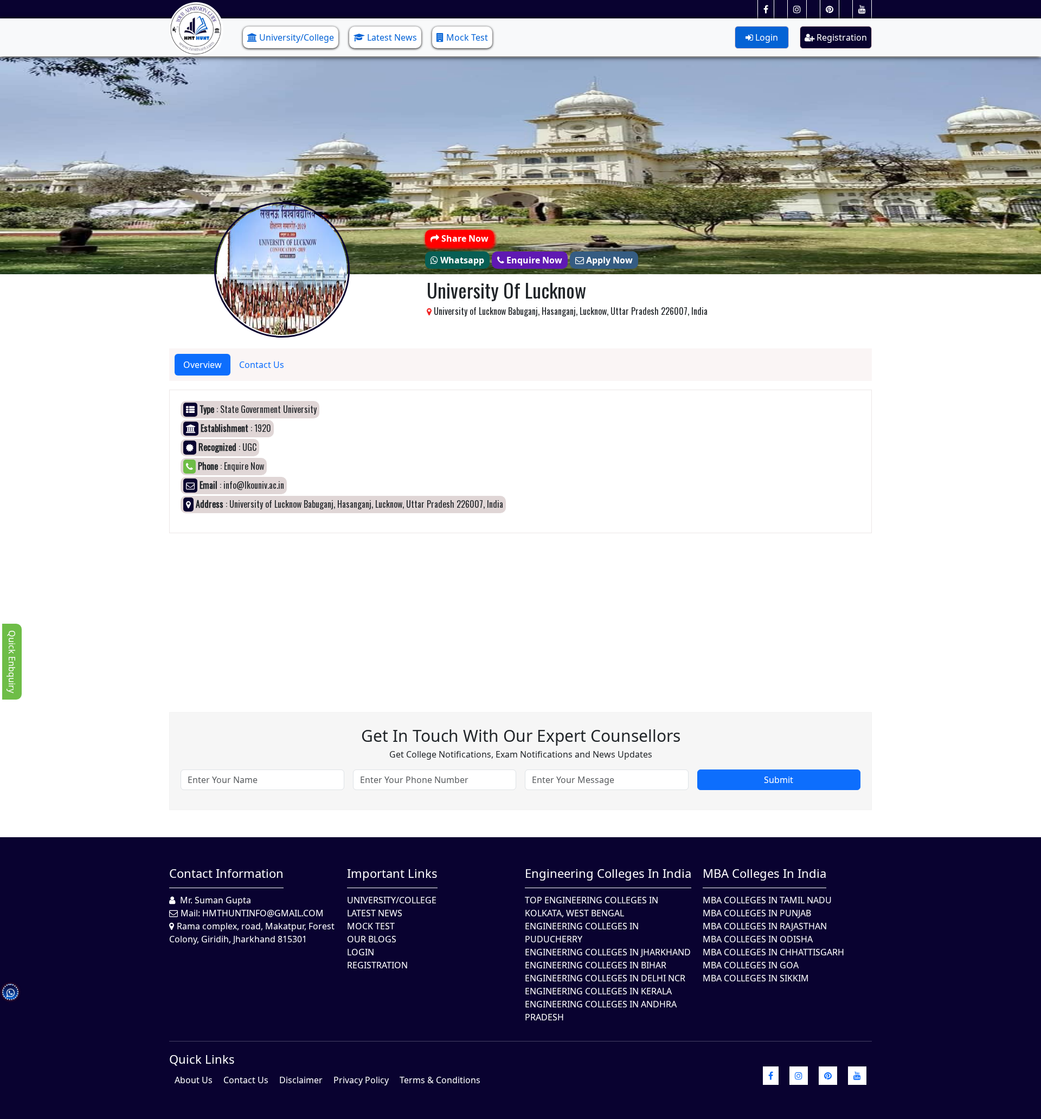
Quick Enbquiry (12, 661)
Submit (778, 780)
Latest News (392, 37)
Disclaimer (301, 1080)
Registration (840, 37)
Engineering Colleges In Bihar (595, 965)
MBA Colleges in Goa (751, 965)
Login (765, 37)
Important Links (392, 873)
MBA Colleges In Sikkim (756, 978)
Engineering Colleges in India (608, 873)
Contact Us (245, 1080)
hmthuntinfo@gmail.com (263, 913)
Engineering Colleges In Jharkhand (608, 952)
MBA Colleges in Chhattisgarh (773, 952)
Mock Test (467, 37)
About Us (194, 1080)
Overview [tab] (202, 365)
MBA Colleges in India (764, 873)
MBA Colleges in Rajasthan (765, 926)
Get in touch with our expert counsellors (520, 736)
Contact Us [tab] (261, 365)
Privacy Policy (361, 1080)
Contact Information (226, 873)
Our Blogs (371, 939)
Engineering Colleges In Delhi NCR (605, 978)
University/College (296, 37)
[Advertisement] (494, 609)
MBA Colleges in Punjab (757, 913)
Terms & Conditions (440, 1080)
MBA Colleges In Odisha (758, 939)
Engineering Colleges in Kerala (598, 991)
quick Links (202, 1059)
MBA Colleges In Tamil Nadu (767, 900)
